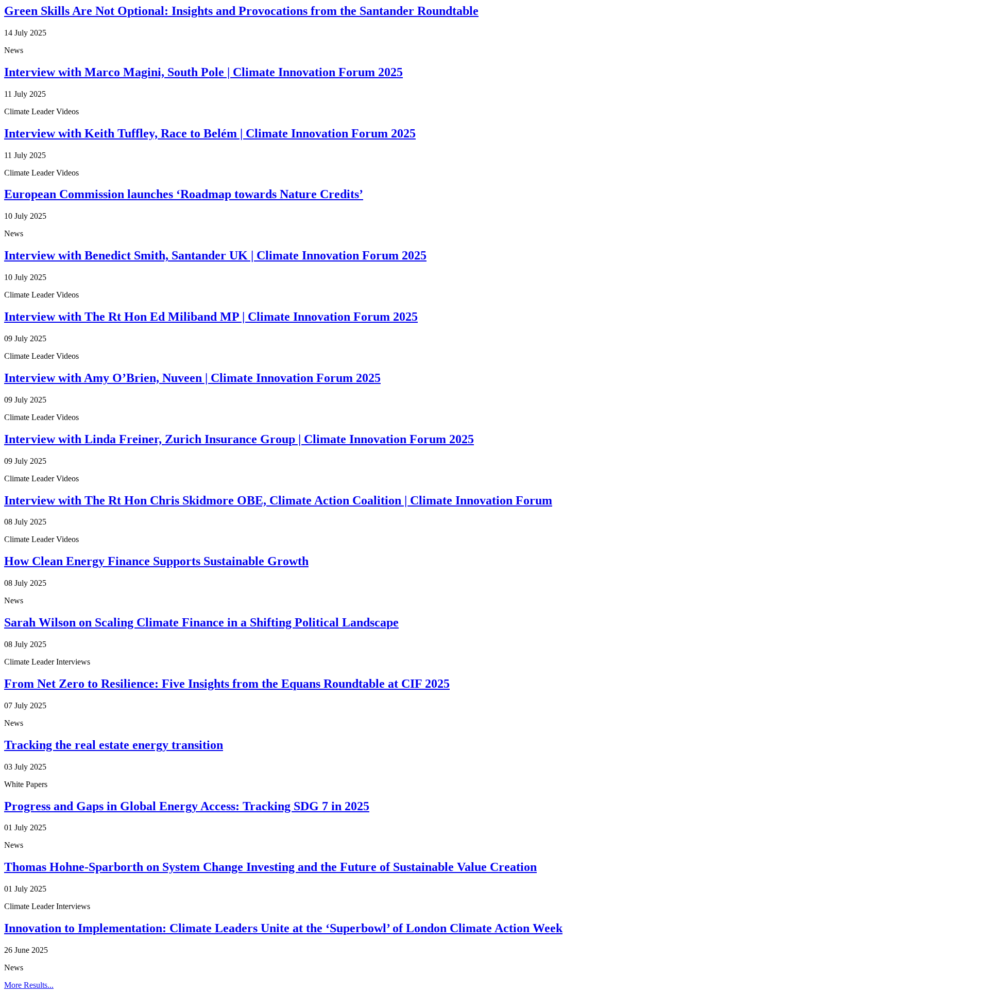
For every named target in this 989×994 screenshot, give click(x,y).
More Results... (29, 985)
